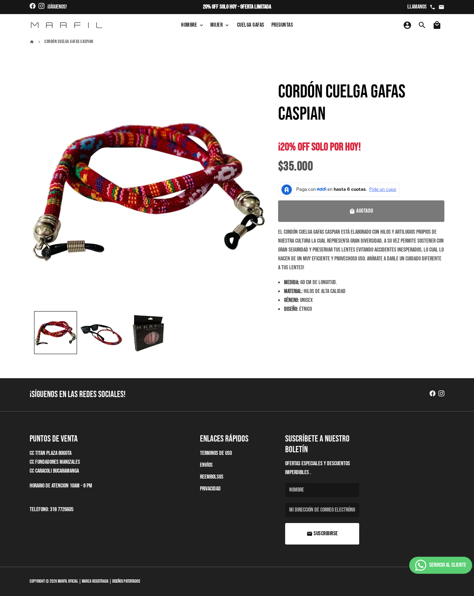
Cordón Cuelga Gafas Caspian (68, 41)
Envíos (206, 465)
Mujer (220, 25)
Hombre (192, 25)
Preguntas (282, 25)
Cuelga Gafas (250, 25)
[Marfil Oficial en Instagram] (41, 6)
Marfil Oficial (68, 581)
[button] (55, 332)
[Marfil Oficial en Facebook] (33, 6)
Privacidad (210, 488)
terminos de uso (216, 453)
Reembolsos (211, 476)
